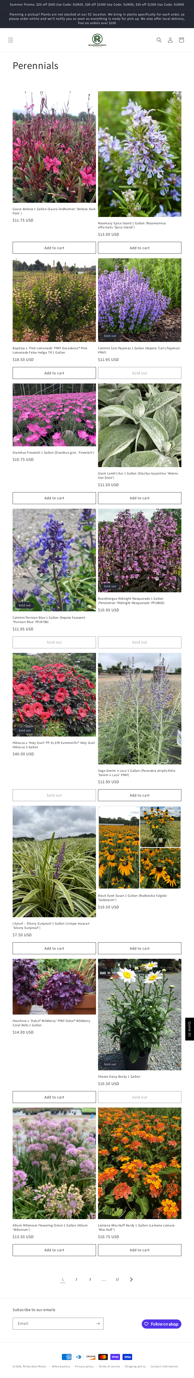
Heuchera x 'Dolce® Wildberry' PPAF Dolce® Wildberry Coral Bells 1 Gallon (51, 1023)
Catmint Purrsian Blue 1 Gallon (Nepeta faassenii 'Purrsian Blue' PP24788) (49, 620)
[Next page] (131, 1279)
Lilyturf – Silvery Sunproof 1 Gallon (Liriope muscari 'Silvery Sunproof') (51, 926)
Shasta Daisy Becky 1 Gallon (119, 1077)
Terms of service (109, 1366)
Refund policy (61, 1366)
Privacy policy (84, 1366)
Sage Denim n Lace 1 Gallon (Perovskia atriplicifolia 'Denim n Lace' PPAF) (136, 773)
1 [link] (63, 1279)
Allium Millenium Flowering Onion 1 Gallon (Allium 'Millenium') (50, 1227)
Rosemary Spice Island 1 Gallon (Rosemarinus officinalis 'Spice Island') (132, 225)
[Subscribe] (97, 1324)
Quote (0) (189, 1029)
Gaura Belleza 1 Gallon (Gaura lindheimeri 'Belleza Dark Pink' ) (54, 211)
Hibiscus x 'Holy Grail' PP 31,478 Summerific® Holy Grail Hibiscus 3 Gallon (54, 745)
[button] (10, 40)
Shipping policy (135, 1366)
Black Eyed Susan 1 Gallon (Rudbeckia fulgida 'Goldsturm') (132, 898)
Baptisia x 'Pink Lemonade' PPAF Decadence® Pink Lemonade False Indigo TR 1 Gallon (50, 350)
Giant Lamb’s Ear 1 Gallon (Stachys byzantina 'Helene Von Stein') (138, 475)
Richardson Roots (34, 1366)
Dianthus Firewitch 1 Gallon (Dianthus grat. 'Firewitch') (53, 453)
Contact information (164, 1366)
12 (117, 1279)
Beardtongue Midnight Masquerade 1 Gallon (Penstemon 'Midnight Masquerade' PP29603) (131, 601)
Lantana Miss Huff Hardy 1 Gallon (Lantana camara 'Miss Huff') (136, 1227)
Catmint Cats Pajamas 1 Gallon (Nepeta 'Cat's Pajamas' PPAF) (139, 350)
